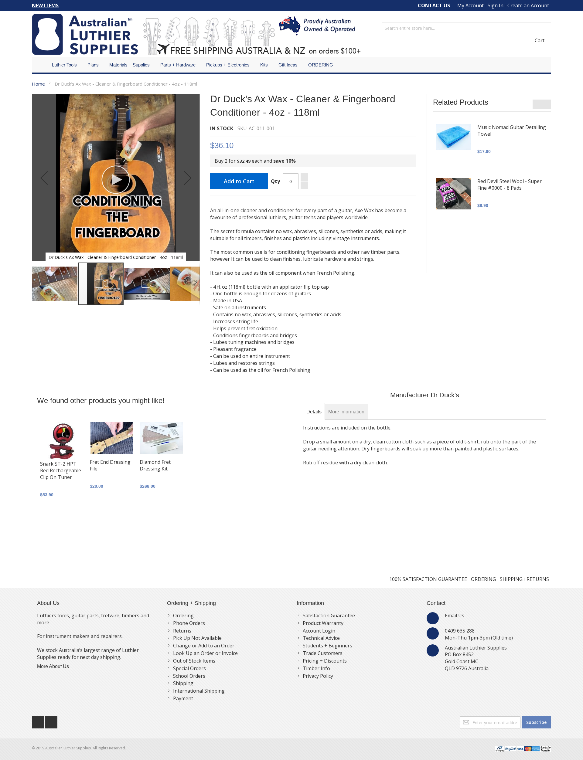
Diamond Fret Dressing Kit (155, 465)
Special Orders (189, 668)
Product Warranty (323, 623)
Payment (183, 698)
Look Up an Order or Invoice (205, 653)
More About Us (53, 666)
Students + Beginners (327, 645)
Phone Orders (189, 623)
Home (38, 84)
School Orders (189, 676)
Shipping (183, 683)
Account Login (319, 630)
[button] (44, 178)
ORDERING (483, 579)
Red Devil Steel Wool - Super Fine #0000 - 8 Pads (509, 184)
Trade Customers (323, 653)
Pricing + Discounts (325, 660)
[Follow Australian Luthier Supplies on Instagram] (51, 721)
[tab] (314, 412)
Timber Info (316, 668)
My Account (470, 5)
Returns (182, 630)
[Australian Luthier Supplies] (196, 34)
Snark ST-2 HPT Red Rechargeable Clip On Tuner (60, 470)
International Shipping (199, 690)
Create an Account (528, 5)
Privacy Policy (318, 676)
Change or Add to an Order (203, 645)
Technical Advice (321, 638)
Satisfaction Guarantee (329, 615)
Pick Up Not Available (197, 638)
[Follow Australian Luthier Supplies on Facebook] (38, 721)
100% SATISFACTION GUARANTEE (428, 579)
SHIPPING (511, 579)
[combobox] (466, 28)
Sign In (495, 5)
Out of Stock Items (194, 660)
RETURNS (538, 579)
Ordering (183, 615)
